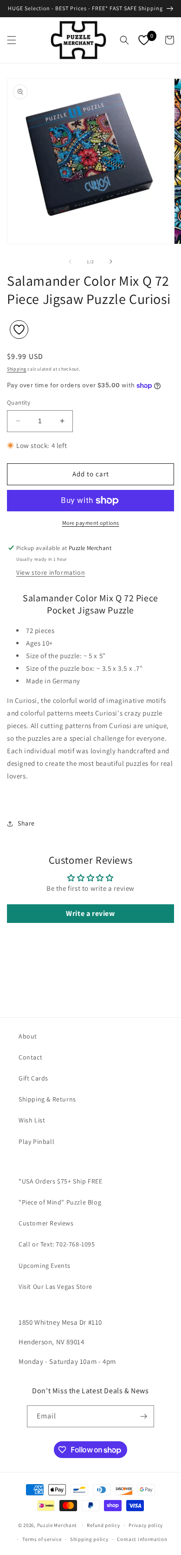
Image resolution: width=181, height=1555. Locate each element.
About (28, 1036)
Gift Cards (33, 1078)
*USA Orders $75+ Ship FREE (61, 1181)
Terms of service (41, 1539)
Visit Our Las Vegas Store (55, 1286)
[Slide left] (70, 261)
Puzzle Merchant (57, 1525)
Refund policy (103, 1525)
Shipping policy (89, 1539)
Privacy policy (146, 1525)
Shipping (16, 369)
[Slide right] (111, 261)
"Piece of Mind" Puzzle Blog (60, 1202)
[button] (11, 40)
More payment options (90, 522)
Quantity (18, 402)
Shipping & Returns (47, 1099)
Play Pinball (36, 1141)
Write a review (90, 913)
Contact (30, 1057)
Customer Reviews (46, 1223)
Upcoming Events (45, 1265)
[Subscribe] (143, 1416)
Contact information (142, 1539)
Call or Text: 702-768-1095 (57, 1244)
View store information (50, 572)
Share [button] (26, 823)
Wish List (32, 1120)
